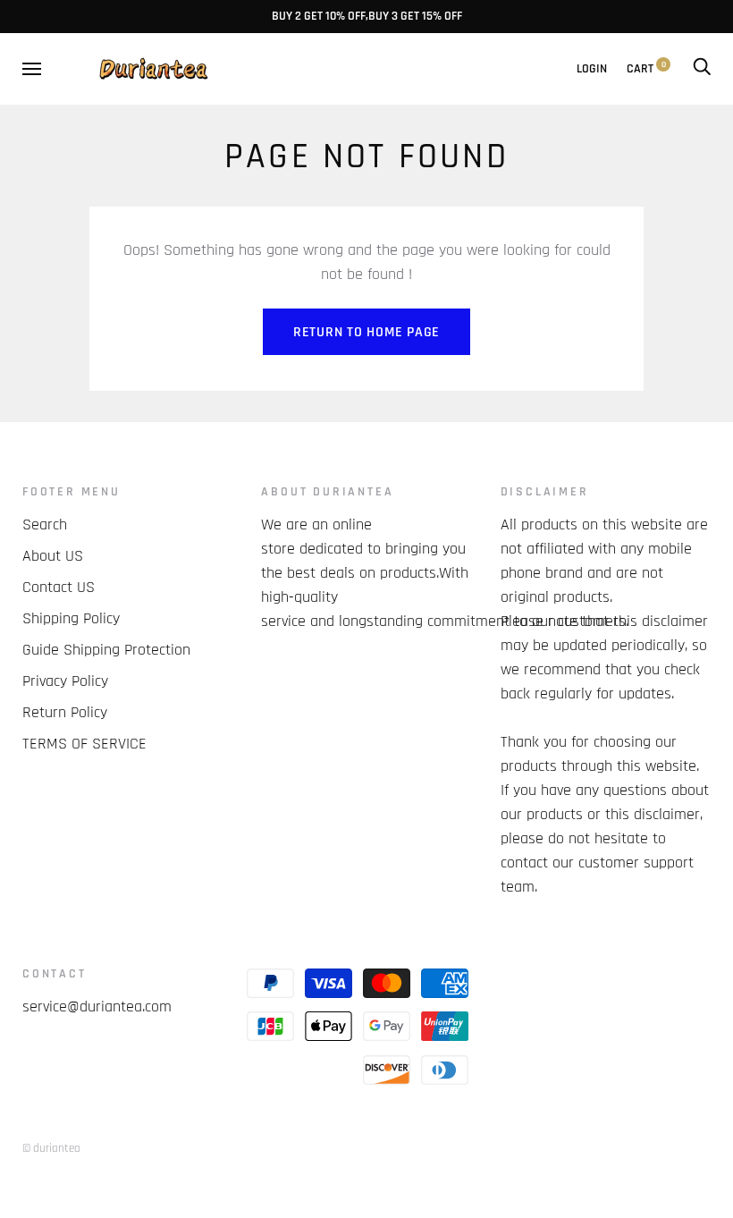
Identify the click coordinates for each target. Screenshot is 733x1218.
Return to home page (366, 332)
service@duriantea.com (97, 1006)
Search (44, 524)
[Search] (702, 69)
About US (52, 556)
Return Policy (64, 712)
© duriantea (51, 1148)
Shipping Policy (71, 618)
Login (592, 69)
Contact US (58, 587)
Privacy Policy (65, 681)
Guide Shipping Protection (106, 649)
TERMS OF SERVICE (84, 743)
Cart (646, 69)
